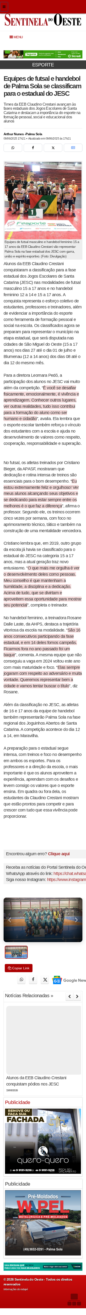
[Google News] (73, 148)
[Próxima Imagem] (76, 920)
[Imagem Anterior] (10, 920)
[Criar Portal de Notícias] (74, 1299)
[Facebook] (33, 148)
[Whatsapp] (13, 148)
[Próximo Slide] (77, 996)
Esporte (43, 64)
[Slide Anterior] (69, 996)
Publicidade (17, 1102)
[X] (53, 148)
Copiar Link (20, 968)
